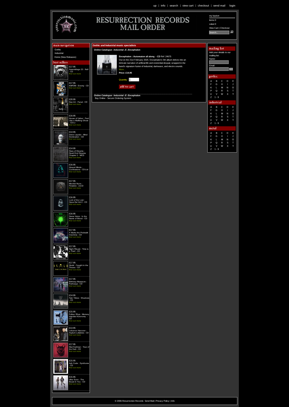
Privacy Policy (162, 401)
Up (154, 5)
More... (122, 69)
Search (174, 5)
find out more (75, 74)
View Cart (187, 5)
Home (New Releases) (65, 57)
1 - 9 (216, 97)
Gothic (58, 49)
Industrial (59, 53)
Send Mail (219, 5)
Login (232, 5)
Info (163, 5)
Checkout (203, 5)
